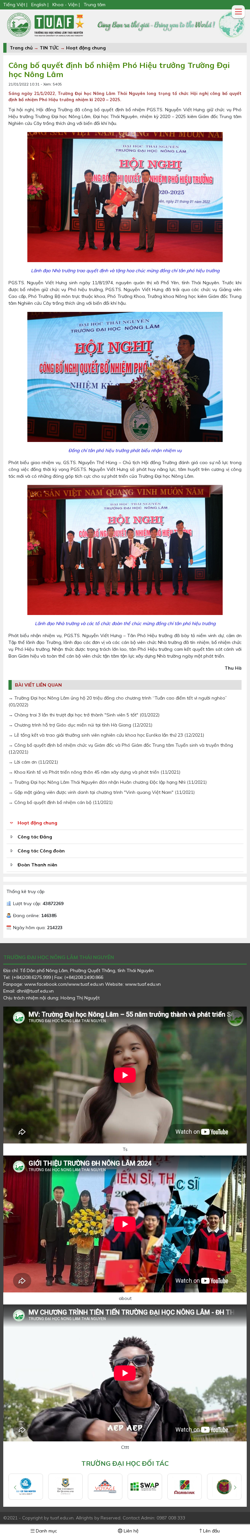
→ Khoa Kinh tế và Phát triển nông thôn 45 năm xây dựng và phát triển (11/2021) (94, 772)
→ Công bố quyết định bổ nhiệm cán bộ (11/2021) (60, 802)
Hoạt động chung (86, 48)
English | (40, 4)
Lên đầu (211, 1531)
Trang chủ (21, 48)
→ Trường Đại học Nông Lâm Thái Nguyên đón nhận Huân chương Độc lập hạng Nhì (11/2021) (107, 782)
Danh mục (46, 1531)
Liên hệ (130, 1531)
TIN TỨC (49, 48)
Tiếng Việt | (16, 4)
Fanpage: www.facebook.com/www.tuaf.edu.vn (54, 984)
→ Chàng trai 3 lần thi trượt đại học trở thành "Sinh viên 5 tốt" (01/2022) (84, 715)
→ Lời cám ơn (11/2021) (33, 762)
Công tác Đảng (35, 837)
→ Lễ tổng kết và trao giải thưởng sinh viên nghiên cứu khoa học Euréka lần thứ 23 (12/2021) (106, 735)
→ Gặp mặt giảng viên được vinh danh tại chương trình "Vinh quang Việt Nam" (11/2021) (101, 792)
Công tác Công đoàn (41, 851)
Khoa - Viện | (66, 4)
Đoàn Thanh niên (37, 865)
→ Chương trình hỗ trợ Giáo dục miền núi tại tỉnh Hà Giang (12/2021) (80, 725)
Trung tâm (94, 4)
